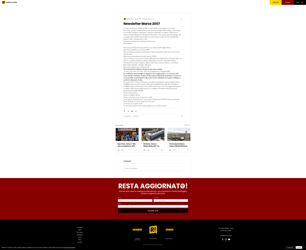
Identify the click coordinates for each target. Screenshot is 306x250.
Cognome (156, 197)
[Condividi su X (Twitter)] (128, 111)
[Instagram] (226, 239)
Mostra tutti (187, 125)
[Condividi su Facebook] (124, 111)
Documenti (80, 232)
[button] (298, 2)
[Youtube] (229, 239)
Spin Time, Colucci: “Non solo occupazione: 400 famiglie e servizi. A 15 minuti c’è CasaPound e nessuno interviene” (127, 145)
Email (119, 203)
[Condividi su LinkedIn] (132, 111)
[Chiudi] (304, 247)
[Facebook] (223, 239)
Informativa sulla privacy (69, 247)
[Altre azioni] (181, 19)
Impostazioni (290, 247)
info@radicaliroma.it (226, 235)
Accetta (299, 247)
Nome (120, 197)
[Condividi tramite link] (136, 111)
